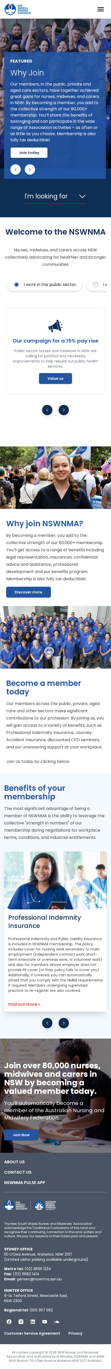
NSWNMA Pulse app (24, 1183)
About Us (14, 1162)
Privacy (75, 1333)
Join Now (21, 1135)
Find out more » (24, 1004)
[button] (15, 169)
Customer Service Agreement (32, 1333)
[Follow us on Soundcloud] (56, 1322)
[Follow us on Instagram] (21, 1322)
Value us (55, 378)
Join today (29, 152)
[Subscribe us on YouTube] (45, 1322)
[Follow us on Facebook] (9, 1322)
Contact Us (17, 1172)
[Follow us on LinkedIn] (33, 1322)
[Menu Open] (100, 9)
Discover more (28, 592)
